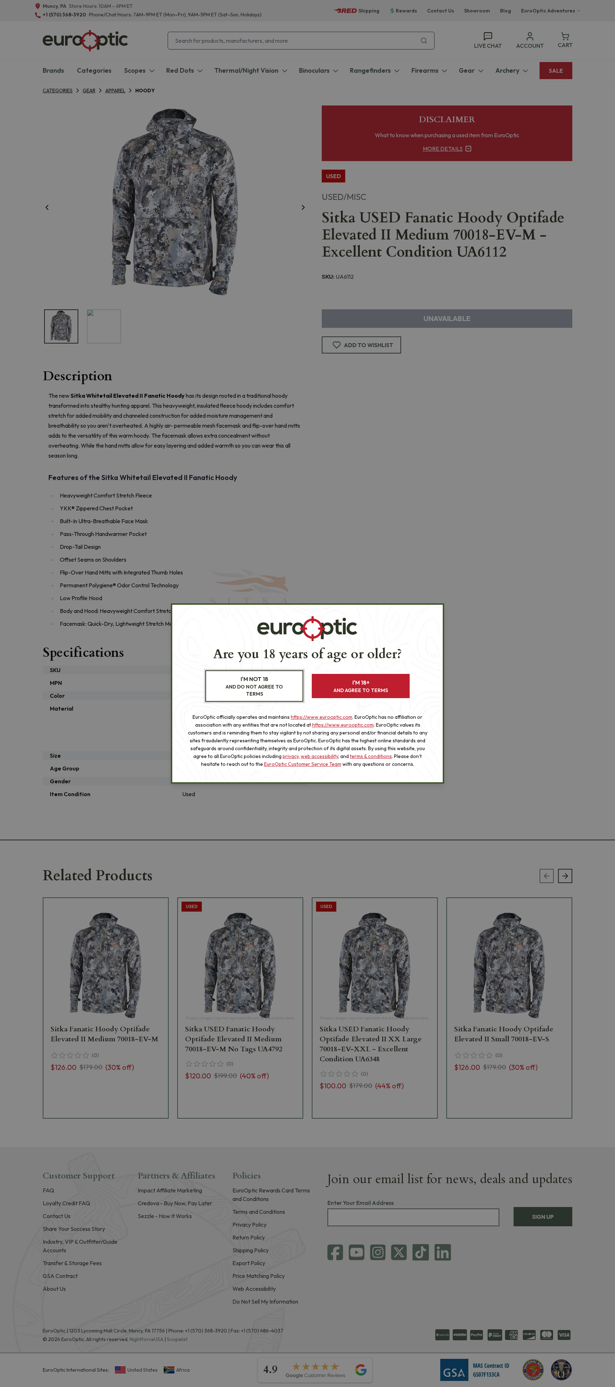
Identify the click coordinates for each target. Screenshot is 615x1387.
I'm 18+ (360, 686)
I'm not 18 (254, 686)
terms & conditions (371, 756)
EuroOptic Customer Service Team (302, 764)
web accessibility (319, 756)
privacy (291, 756)
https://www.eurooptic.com (321, 717)
